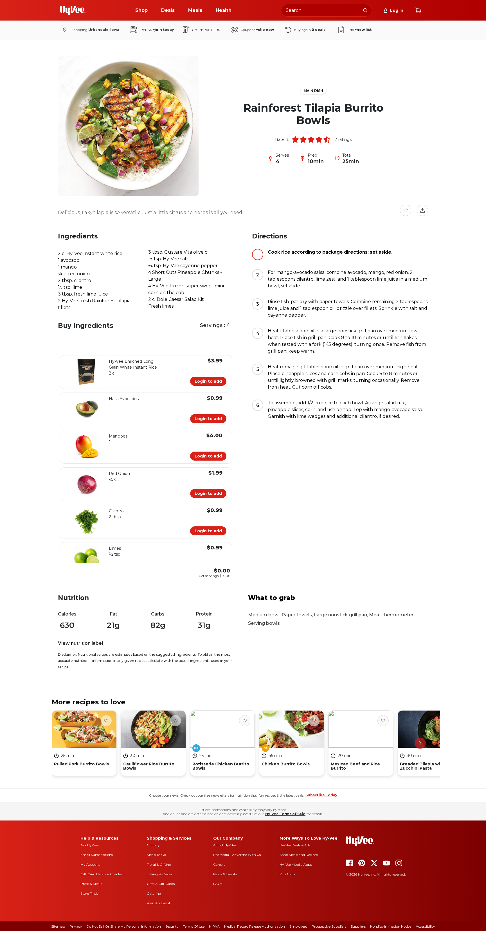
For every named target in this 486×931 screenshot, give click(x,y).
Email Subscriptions (96, 855)
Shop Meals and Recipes (299, 855)
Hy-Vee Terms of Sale (285, 814)
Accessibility (425, 926)
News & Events (225, 874)
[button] (295, 139)
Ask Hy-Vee (89, 845)
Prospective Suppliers (329, 926)
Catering (154, 893)
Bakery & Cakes (159, 874)
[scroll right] (420, 743)
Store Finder (90, 893)
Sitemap (58, 926)
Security (172, 926)
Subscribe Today (321, 795)
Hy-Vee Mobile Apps (296, 864)
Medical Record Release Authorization (254, 926)
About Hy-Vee (224, 845)
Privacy (75, 926)
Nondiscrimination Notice (390, 926)
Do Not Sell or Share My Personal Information (123, 926)
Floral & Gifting (159, 864)
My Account (90, 864)
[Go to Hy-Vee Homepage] (73, 10)
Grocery (153, 845)
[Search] (365, 10)
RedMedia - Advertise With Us (237, 855)
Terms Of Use (193, 926)
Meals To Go (156, 855)
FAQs (217, 884)
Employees (298, 926)
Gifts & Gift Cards (161, 884)
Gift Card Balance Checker (101, 874)
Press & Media (91, 884)
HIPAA (214, 926)
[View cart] (418, 10)
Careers (219, 864)
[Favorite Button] (405, 210)
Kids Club (287, 874)
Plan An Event (158, 903)
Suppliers (358, 926)
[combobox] (326, 10)
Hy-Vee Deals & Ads (295, 845)
